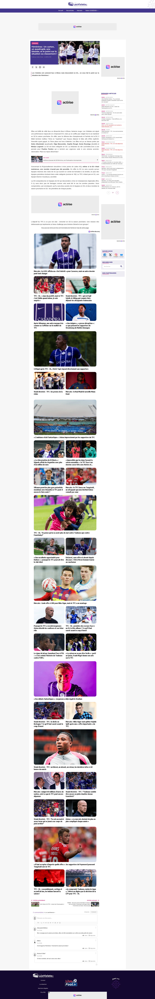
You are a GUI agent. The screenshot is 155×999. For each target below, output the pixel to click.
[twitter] (36, 67)
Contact (43, 980)
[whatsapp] (40, 67)
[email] (43, 67)
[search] (121, 266)
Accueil (60, 10)
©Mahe (97, 42)
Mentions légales (43, 988)
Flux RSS (43, 992)
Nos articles (70, 10)
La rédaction (43, 984)
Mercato (79, 10)
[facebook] (32, 67)
